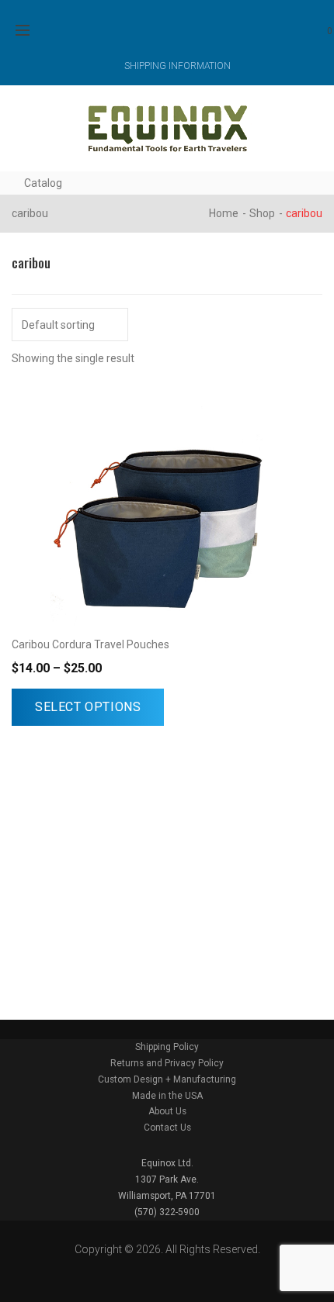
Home (223, 213)
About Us (167, 1111)
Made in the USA (167, 1095)
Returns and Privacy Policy (167, 1063)
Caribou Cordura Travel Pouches (90, 644)
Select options (88, 706)
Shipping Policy (167, 1046)
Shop (262, 213)
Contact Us (167, 1127)
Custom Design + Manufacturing (167, 1079)
